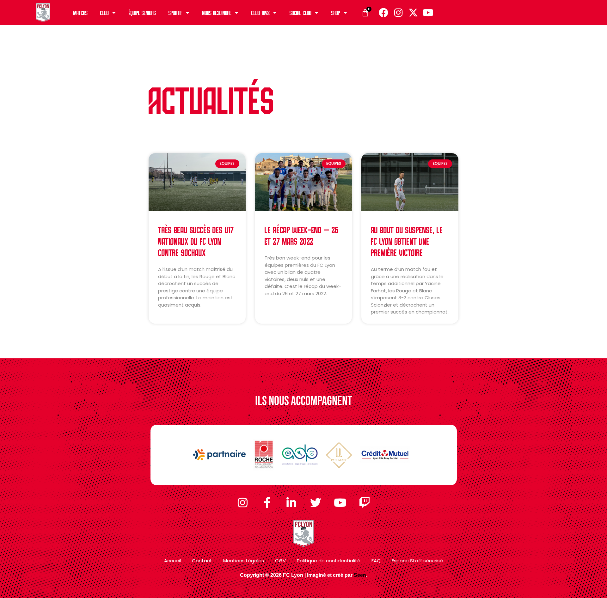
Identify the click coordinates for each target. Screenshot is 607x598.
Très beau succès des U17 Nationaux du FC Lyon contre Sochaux (196, 240)
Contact (202, 560)
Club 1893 (260, 12)
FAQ (376, 560)
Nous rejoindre (216, 12)
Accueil (172, 560)
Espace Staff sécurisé (417, 560)
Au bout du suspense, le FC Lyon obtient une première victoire (407, 240)
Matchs (80, 12)
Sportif (175, 12)
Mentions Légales (243, 560)
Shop (335, 12)
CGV (280, 560)
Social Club (300, 12)
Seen (360, 575)
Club (104, 12)
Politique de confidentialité (328, 560)
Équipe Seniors (142, 12)
